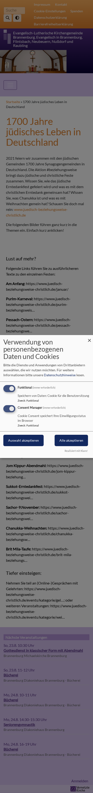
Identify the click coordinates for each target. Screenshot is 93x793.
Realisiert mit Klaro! (76, 450)
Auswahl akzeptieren (23, 441)
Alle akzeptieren (71, 441)
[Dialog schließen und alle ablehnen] (89, 338)
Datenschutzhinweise (60, 375)
